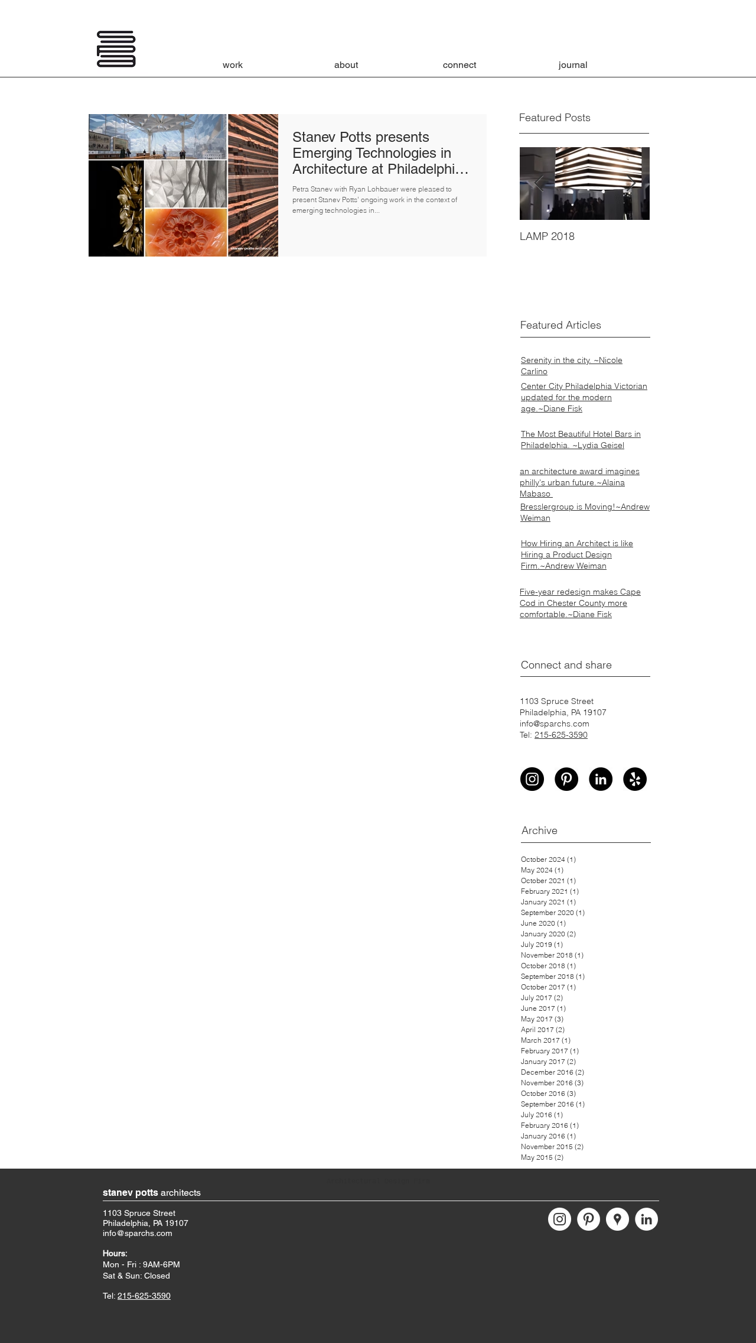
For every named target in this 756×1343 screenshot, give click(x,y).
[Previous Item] (538, 183)
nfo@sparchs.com (138, 1233)
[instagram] (532, 779)
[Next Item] (630, 183)
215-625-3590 (561, 734)
